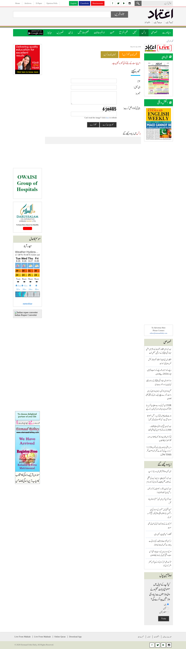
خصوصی (154, 32)
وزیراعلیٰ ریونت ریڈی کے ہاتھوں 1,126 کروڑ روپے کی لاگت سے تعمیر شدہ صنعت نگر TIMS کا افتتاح (158, 451)
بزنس (144, 32)
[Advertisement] (158, 188)
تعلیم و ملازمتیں (83, 32)
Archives (27, 3)
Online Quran (60, 637)
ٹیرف (148, 636)
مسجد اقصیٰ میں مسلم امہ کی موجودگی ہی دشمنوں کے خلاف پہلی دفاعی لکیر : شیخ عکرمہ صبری (159, 513)
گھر (172, 41)
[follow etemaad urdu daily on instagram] (129, 3)
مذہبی (70, 32)
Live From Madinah (42, 637)
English (73, 3)
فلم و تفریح (123, 32)
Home (17, 3)
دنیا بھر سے (166, 32)
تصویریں (60, 32)
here (107, 118)
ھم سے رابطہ (141, 636)
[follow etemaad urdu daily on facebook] (112, 3)
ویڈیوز (49, 32)
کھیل (135, 32)
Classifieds (84, 3)
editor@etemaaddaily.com (158, 333)
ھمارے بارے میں (167, 636)
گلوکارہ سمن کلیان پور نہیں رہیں (162, 534)
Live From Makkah (23, 637)
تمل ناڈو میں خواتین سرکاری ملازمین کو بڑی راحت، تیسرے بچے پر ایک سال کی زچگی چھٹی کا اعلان (158, 394)
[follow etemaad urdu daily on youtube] (123, 3)
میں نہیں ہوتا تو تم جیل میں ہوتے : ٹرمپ (159, 471)
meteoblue (27, 303)
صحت (112, 32)
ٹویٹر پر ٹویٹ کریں (110, 55)
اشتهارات (156, 636)
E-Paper (39, 3)
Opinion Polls (51, 3)
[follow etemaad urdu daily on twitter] (118, 3)
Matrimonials (97, 3)
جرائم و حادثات (99, 32)
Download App (75, 637)
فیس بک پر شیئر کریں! (129, 55)
